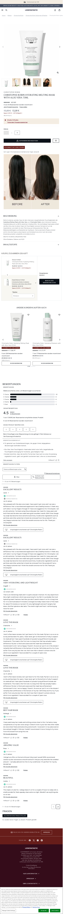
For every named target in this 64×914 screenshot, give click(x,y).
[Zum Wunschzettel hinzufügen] (56, 141)
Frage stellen (23, 107)
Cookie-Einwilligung (31, 865)
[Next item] (59, 339)
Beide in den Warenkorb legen (49, 281)
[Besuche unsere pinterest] (42, 840)
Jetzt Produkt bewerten (11, 107)
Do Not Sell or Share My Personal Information (31, 868)
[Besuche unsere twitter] (34, 840)
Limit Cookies (55, 910)
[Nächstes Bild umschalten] (59, 47)
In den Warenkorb (16, 363)
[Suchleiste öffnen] (6, 10)
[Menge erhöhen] (17, 133)
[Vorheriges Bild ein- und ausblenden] (3, 47)
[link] (55, 10)
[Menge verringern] (6, 133)
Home (3, 15)
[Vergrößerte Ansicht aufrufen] (58, 73)
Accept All (43, 910)
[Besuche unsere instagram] (38, 840)
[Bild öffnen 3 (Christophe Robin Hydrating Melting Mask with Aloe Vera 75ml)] (26, 82)
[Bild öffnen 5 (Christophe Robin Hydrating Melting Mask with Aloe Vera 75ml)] (47, 82)
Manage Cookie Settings (8, 910)
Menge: (6, 129)
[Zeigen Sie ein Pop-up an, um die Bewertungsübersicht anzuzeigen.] (15, 350)
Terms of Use (36, 907)
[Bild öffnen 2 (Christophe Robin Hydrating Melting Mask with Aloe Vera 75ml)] (16, 82)
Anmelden (46, 832)
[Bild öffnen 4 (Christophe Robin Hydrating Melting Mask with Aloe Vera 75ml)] (37, 82)
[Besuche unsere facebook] (30, 840)
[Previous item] (3, 339)
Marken (10, 15)
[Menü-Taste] (2, 10)
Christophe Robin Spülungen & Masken (36, 15)
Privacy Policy (26, 907)
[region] (31, 900)
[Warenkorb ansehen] (59, 10)
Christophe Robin (18, 15)
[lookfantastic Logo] (31, 10)
